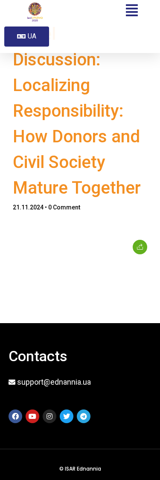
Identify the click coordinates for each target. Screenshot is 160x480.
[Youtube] (32, 416)
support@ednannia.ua (54, 381)
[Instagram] (49, 416)
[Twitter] (66, 416)
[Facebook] (15, 416)
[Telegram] (83, 416)
